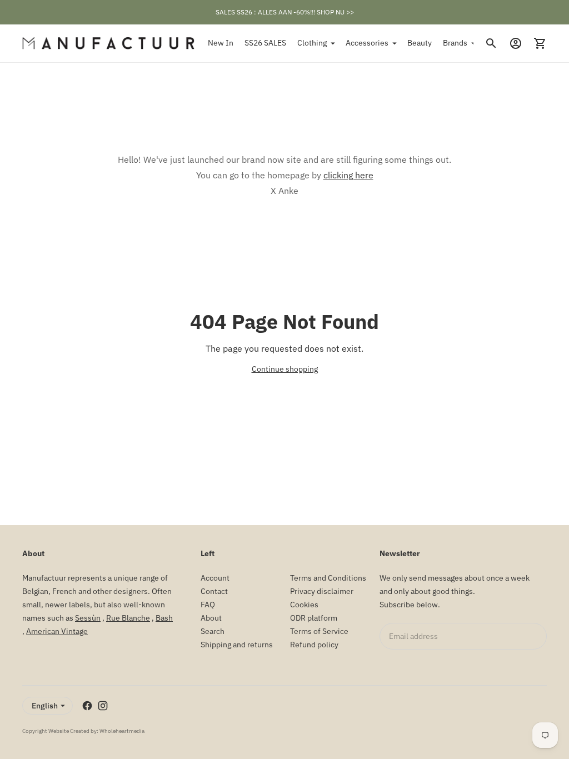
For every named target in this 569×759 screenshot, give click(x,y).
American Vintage (57, 631)
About (211, 618)
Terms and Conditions (328, 578)
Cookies (304, 605)
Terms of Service (319, 631)
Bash (164, 618)
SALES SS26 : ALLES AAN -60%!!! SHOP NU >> (285, 12)
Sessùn (88, 618)
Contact (214, 591)
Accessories (367, 43)
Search (212, 631)
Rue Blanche (128, 618)
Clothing (312, 43)
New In (220, 43)
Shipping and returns (237, 645)
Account (215, 578)
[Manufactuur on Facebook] (87, 705)
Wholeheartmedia (121, 731)
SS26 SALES (265, 43)
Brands (455, 43)
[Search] (491, 43)
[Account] (515, 43)
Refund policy (314, 645)
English (45, 706)
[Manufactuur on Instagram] (102, 705)
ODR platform (313, 618)
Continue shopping (285, 369)
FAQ (208, 605)
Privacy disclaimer (321, 591)
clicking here (348, 175)
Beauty (419, 43)
